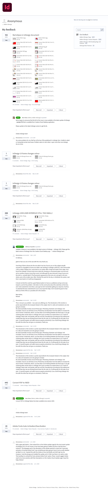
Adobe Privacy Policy (74, 487)
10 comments (16, 429)
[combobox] (88, 30)
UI (38, 233)
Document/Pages (36, 104)
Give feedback (84, 35)
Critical (62, 110)
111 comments (16, 233)
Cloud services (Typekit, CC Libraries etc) (47, 429)
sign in (89, 20)
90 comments (16, 104)
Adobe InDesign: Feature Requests (29, 233)
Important (51, 110)
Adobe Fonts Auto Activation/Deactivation (29, 426)
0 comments (16, 160)
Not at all (40, 110)
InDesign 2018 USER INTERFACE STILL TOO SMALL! (33, 213)
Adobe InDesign (32, 487)
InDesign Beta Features (86, 45)
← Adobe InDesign (7, 24)
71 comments (16, 385)
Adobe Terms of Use (63, 487)
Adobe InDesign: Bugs (26, 104)
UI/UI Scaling (35, 160)
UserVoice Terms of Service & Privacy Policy (47, 487)
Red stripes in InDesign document (26, 35)
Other (39, 385)
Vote (6, 40)
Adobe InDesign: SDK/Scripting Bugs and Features (90, 42)
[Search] (102, 29)
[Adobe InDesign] (7, 8)
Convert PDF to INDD (21, 382)
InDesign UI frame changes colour (26, 153)
